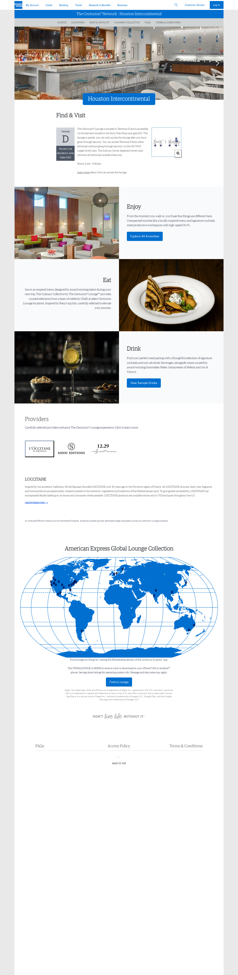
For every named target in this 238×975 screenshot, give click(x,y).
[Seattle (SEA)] (54, 578)
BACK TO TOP (119, 763)
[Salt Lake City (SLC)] (55, 580)
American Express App (154, 660)
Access (62, 22)
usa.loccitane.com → (36, 502)
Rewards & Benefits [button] (99, 5)
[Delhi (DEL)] (156, 590)
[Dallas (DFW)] (62, 585)
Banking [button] (63, 5)
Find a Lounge (119, 682)
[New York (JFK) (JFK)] (76, 582)
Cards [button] (49, 5)
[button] (176, 5)
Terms (186, 746)
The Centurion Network (119, 14)
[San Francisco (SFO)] (51, 582)
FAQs (148, 22)
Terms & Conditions (168, 22)
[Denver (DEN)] (59, 582)
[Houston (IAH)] (64, 587)
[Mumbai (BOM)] (154, 596)
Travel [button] (78, 5)
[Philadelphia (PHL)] (74, 583)
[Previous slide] (20, 63)
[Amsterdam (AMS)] (117, 573)
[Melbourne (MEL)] (189, 630)
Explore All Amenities (144, 236)
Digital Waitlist (99, 22)
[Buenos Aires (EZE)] (82, 631)
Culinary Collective (127, 22)
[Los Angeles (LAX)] (52, 585)
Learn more (83, 172)
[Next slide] (218, 63)
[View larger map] (178, 154)
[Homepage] (18, 5)
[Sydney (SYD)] (194, 625)
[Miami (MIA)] (70, 590)
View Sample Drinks (143, 383)
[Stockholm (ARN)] (123, 569)
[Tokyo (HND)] (186, 583)
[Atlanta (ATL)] (69, 586)
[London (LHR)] (114, 574)
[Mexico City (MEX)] (58, 594)
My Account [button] (32, 5)
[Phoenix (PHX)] (56, 585)
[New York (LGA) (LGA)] (75, 581)
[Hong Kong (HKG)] (172, 592)
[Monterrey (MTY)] (61, 593)
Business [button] (122, 5)
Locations (78, 22)
